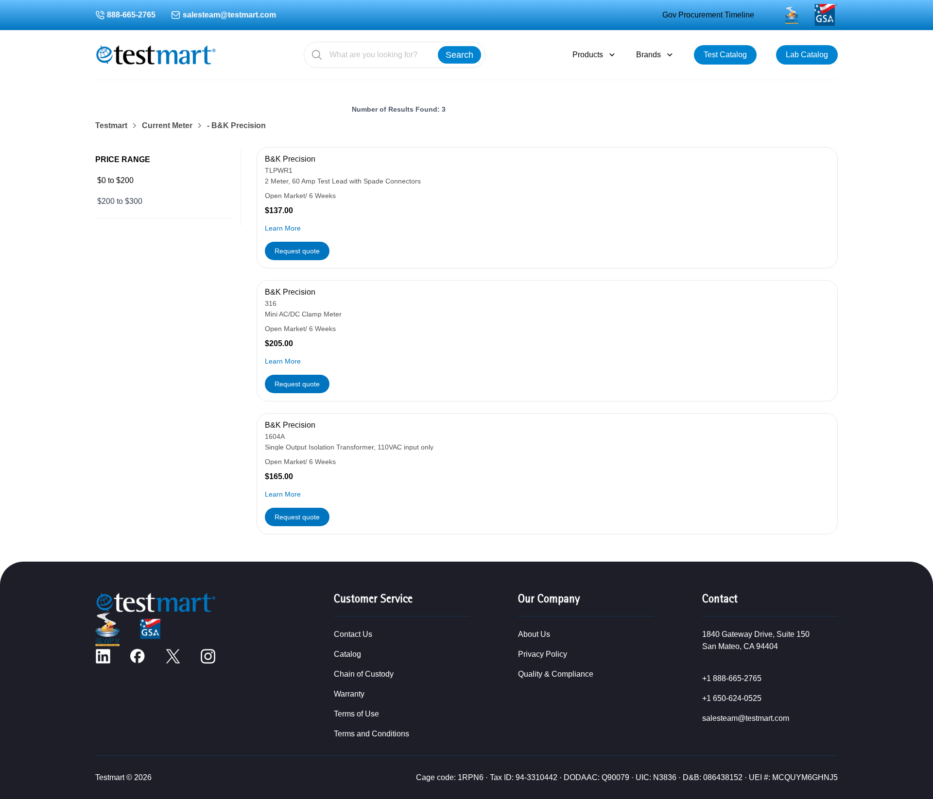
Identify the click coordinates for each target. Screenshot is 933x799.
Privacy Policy (542, 654)
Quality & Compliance (555, 674)
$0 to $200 (115, 180)
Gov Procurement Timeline (708, 15)
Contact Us (353, 634)
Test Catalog (725, 54)
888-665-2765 (131, 15)
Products (587, 54)
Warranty (349, 694)
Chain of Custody (364, 674)
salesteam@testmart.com (229, 15)
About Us (534, 634)
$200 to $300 (119, 201)
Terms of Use (356, 714)
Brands (648, 54)
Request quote (297, 251)
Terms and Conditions (371, 734)
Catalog (347, 654)
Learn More (283, 228)
